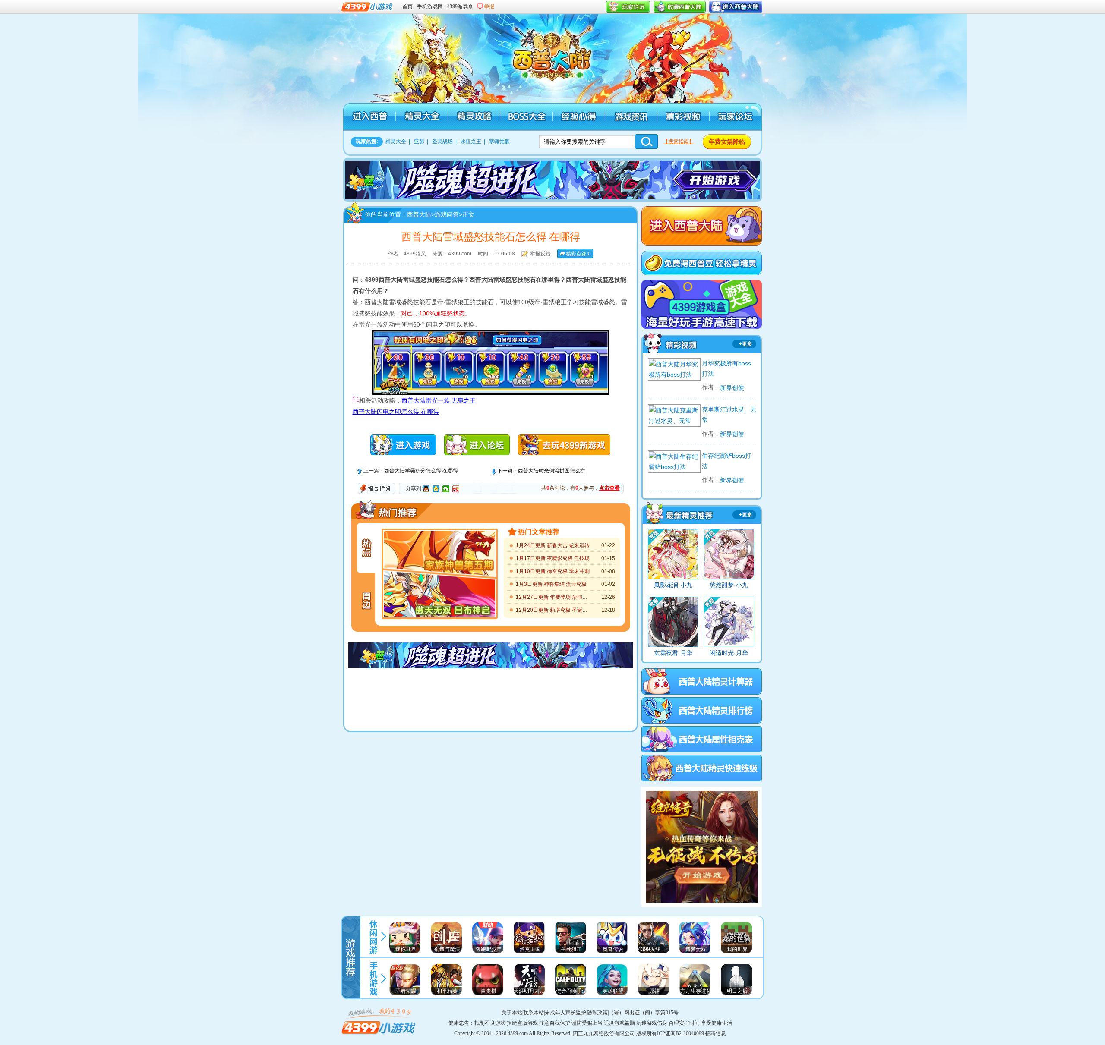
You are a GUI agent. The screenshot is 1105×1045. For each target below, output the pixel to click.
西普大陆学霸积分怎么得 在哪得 (421, 471)
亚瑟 (419, 141)
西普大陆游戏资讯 (630, 117)
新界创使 (732, 387)
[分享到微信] (446, 488)
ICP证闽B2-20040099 (680, 1033)
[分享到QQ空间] (436, 488)
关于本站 (512, 1013)
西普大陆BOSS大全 (526, 117)
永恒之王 (471, 141)
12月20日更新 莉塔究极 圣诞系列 (553, 610)
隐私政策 (597, 1013)
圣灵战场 (442, 141)
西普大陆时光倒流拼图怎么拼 (551, 471)
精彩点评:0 (578, 254)
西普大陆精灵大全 (421, 117)
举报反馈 (540, 254)
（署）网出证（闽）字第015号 (644, 1013)
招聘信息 (715, 1033)
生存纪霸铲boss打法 (726, 460)
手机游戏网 (430, 6)
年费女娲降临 (727, 141)
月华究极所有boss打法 (726, 368)
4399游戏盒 (460, 6)
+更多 (745, 344)
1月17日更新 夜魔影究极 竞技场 (553, 558)
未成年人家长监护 (565, 1013)
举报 (489, 6)
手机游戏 (373, 978)
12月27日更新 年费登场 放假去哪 (553, 597)
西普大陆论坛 (735, 117)
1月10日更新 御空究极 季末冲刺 (553, 571)
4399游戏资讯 (373, 936)
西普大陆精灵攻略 (474, 117)
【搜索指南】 (678, 141)
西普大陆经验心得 (578, 117)
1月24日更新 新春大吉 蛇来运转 (553, 545)
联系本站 (533, 1013)
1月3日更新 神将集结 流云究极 (551, 584)
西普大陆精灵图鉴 (679, 512)
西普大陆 (556, 56)
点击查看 (609, 488)
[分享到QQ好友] (426, 488)
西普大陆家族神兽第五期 (440, 551)
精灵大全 (395, 141)
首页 (407, 6)
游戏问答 (447, 214)
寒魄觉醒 (499, 141)
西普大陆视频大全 (674, 341)
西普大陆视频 (683, 117)
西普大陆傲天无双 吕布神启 (440, 596)
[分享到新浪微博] (456, 488)
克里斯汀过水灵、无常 (729, 414)
